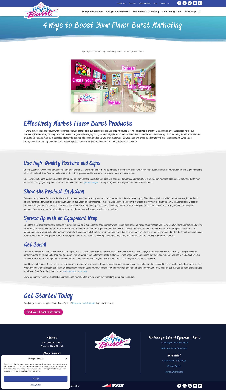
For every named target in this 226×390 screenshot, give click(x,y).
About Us (132, 3)
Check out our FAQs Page (174, 360)
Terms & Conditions (174, 372)
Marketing (111, 52)
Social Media (138, 52)
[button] (66, 358)
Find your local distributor (84, 303)
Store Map (190, 11)
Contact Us (164, 3)
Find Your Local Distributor (43, 312)
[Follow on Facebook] (179, 3)
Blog (155, 3)
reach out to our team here (75, 271)
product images (91, 182)
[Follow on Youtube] (195, 3)
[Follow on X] (184, 3)
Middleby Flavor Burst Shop (174, 348)
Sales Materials (124, 52)
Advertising (100, 52)
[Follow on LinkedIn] (200, 3)
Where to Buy (145, 3)
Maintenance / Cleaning (146, 11)
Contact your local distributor (174, 343)
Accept (36, 378)
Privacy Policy (36, 385)
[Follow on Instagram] (190, 3)
